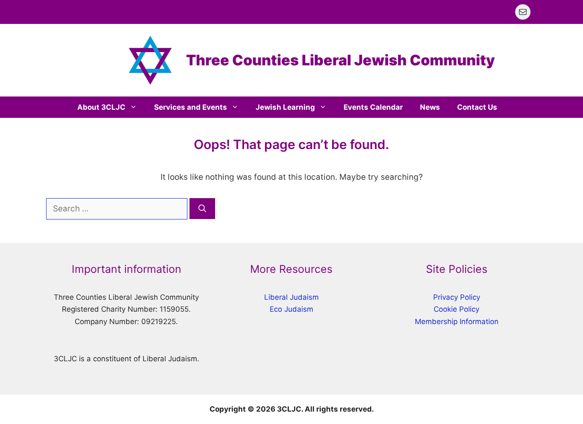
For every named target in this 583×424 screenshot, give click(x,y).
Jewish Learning (285, 107)
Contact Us (477, 107)
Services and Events (190, 107)
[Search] (202, 208)
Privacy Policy (456, 297)
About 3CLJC (101, 107)
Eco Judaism (291, 309)
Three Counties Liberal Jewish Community (340, 60)
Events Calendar (373, 107)
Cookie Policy (456, 309)
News (430, 107)
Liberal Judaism (291, 297)
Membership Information (456, 321)
